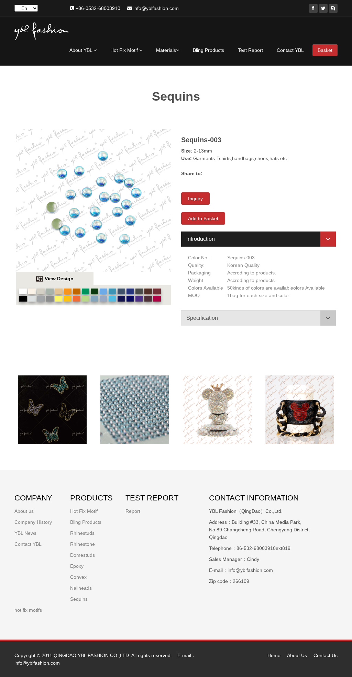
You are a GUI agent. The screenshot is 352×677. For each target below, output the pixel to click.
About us (24, 511)
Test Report (250, 50)
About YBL (81, 50)
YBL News (25, 533)
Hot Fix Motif (124, 50)
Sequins (79, 599)
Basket (325, 50)
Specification (202, 318)
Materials (166, 50)
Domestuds (82, 555)
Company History (33, 522)
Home (273, 655)
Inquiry (195, 198)
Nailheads (81, 588)
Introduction (200, 239)
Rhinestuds (82, 533)
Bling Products (208, 50)
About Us (297, 655)
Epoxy (77, 566)
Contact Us (326, 655)
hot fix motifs (28, 610)
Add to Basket (203, 218)
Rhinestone (82, 544)
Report (132, 511)
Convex (78, 577)
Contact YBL (290, 50)
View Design (59, 278)
